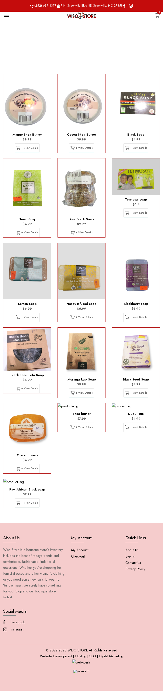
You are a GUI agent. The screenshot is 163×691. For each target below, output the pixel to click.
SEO (92, 656)
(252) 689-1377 (45, 5)
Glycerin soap (27, 455)
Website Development (56, 656)
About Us (132, 550)
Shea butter (82, 414)
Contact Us (133, 562)
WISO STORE (77, 650)
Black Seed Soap (136, 379)
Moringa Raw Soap (81, 379)
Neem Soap (27, 219)
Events (130, 556)
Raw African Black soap (27, 489)
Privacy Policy (135, 569)
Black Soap (135, 134)
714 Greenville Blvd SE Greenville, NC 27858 (92, 5)
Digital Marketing (111, 656)
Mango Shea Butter (27, 134)
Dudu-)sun (136, 414)
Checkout (78, 556)
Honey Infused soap (81, 304)
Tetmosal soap (136, 199)
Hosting (80, 656)
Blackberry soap (136, 304)
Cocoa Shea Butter (81, 134)
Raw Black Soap (81, 219)
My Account (79, 550)
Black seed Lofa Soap (27, 375)
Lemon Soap (27, 304)
